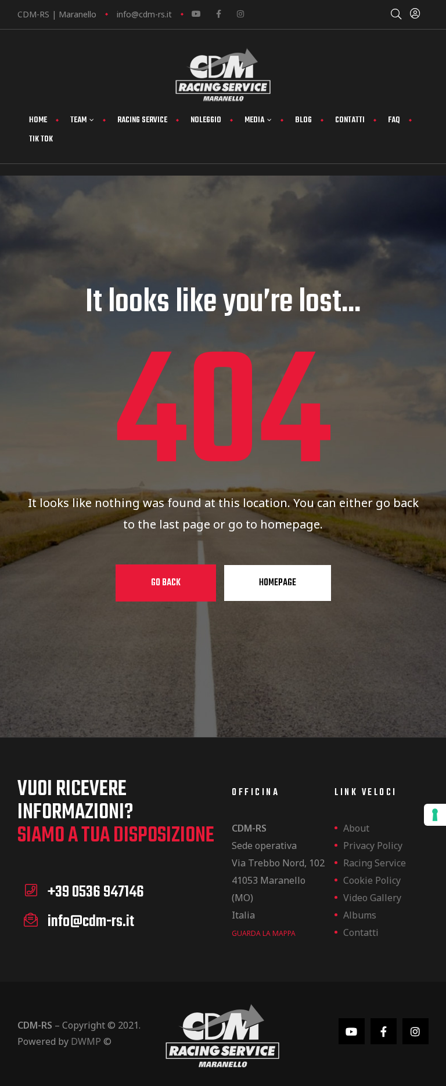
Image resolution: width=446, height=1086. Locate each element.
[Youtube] (196, 14)
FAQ (394, 120)
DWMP (86, 1041)
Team (78, 120)
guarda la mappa (264, 933)
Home (38, 120)
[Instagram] (240, 14)
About (356, 828)
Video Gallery (372, 897)
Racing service (142, 120)
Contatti (350, 120)
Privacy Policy (372, 845)
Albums (359, 915)
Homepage (277, 583)
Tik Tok (41, 139)
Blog (303, 120)
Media (254, 120)
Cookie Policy (372, 880)
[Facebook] (218, 14)
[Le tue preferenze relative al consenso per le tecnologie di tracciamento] (435, 815)
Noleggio (205, 120)
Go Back (166, 583)
